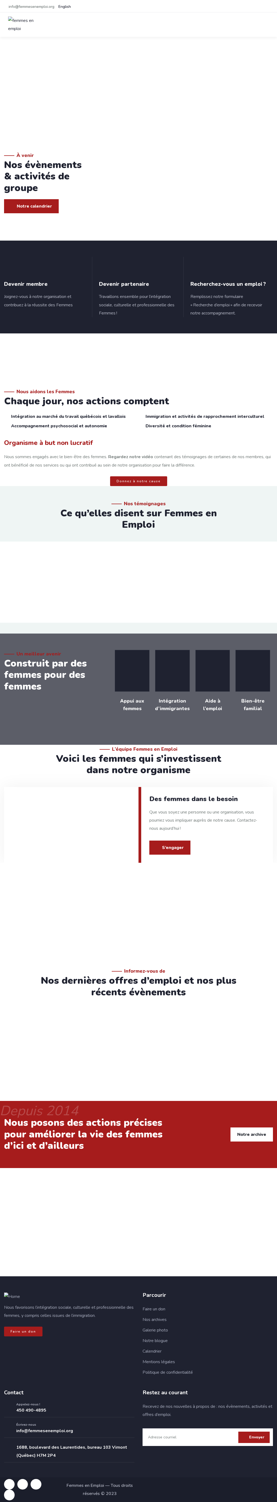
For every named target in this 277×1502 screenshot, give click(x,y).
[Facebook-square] (9, 1484)
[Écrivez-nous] (8, 1428)
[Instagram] (22, 1484)
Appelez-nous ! (28, 1404)
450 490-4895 (31, 1410)
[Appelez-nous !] (8, 1408)
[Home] (12, 1297)
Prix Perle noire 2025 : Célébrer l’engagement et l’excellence (95, 1037)
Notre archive (251, 1134)
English (64, 6)
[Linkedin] (36, 1484)
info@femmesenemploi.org (44, 1431)
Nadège (153, 923)
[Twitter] (9, 1495)
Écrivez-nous (26, 1424)
